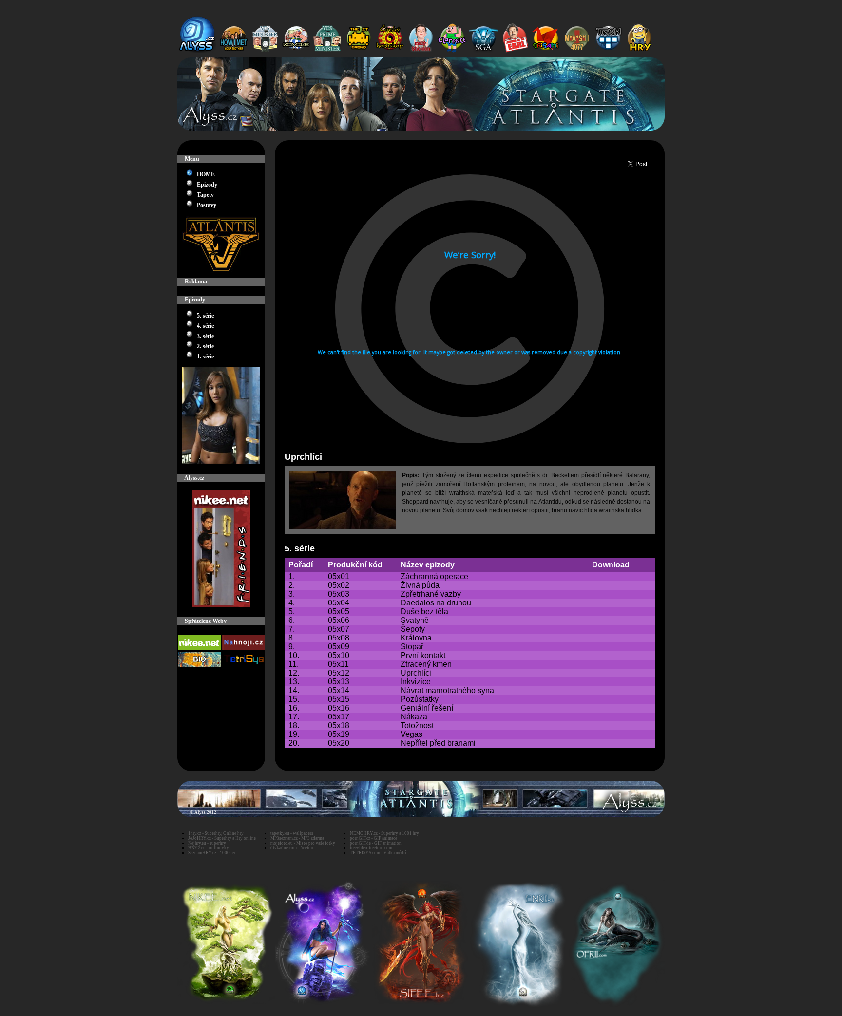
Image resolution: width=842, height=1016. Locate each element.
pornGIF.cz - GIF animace (373, 838)
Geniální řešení (427, 708)
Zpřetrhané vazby (431, 594)
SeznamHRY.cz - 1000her (211, 852)
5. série (205, 315)
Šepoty (413, 629)
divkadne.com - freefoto (292, 848)
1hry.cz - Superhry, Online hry (216, 833)
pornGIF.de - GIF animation (376, 843)
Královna (416, 638)
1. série (205, 356)
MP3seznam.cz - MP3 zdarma (297, 838)
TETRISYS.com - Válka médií (378, 852)
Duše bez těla (424, 611)
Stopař (412, 646)
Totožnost (417, 725)
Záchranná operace (434, 576)
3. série (205, 336)
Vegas (411, 734)
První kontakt (423, 655)
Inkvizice (416, 681)
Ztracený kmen (426, 664)
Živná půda (420, 585)
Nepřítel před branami (438, 743)
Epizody (207, 184)
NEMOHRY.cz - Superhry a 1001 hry (384, 833)
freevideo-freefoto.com (371, 848)
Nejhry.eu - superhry (207, 843)
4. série (205, 325)
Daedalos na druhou (436, 603)
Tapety (205, 194)
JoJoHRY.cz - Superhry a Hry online (222, 838)
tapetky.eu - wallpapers (291, 833)
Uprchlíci (416, 673)
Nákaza (414, 717)
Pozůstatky (420, 699)
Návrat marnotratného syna (447, 690)
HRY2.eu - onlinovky (208, 848)
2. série (205, 346)
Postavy (206, 205)
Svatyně (415, 620)
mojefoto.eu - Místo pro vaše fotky (302, 843)
